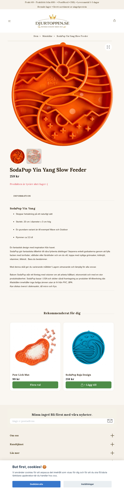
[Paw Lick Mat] (35, 348)
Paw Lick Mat (20, 374)
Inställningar (87, 484)
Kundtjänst (16, 444)
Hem (36, 36)
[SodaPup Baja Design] (88, 348)
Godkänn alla (36, 484)
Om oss (14, 435)
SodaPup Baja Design (78, 374)
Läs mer (15, 452)
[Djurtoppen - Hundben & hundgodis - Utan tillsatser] (63, 21)
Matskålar (47, 36)
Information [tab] (22, 196)
